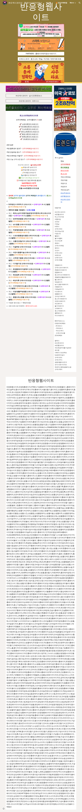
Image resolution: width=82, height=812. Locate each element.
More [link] (72, 3)
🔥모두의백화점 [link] (61, 3)
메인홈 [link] (48, 3)
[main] (41, 12)
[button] (79, 2)
